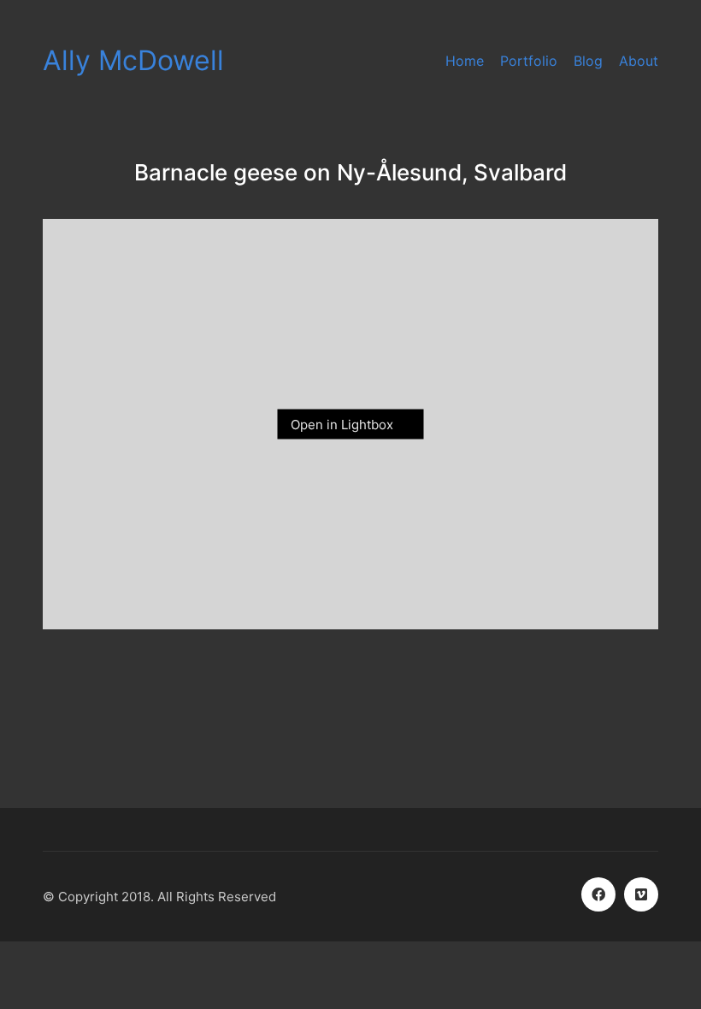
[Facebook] (598, 894)
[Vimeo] (641, 894)
